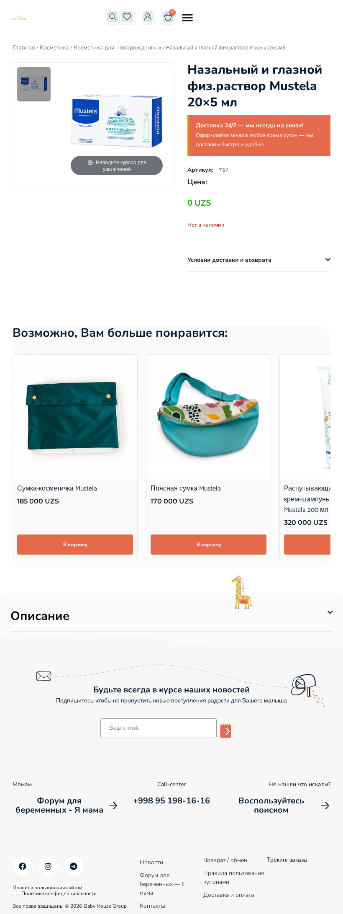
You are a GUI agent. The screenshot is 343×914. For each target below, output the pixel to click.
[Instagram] (48, 866)
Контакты (152, 906)
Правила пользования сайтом (47, 888)
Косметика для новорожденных (117, 48)
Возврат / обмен (225, 860)
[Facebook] (23, 866)
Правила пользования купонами (233, 877)
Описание (39, 616)
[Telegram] (73, 866)
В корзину (75, 544)
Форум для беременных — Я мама (163, 884)
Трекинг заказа (287, 860)
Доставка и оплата (228, 895)
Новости (151, 862)
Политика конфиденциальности (59, 893)
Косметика (54, 48)
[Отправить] (225, 731)
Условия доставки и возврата (229, 260)
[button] (187, 17)
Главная (24, 48)
